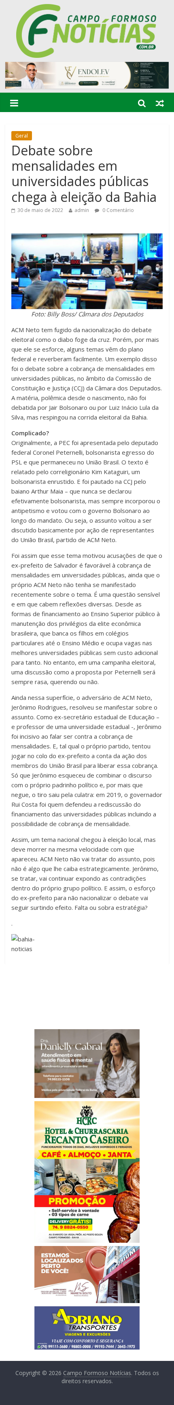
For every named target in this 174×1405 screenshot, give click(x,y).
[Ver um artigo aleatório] (160, 102)
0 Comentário (117, 210)
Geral (21, 135)
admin (81, 210)
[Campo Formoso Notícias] (87, 8)
